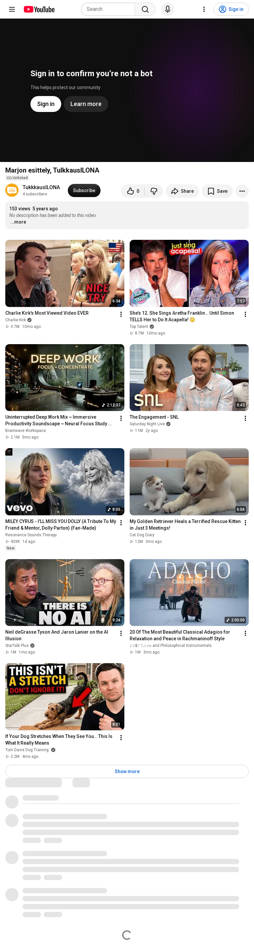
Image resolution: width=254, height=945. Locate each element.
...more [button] (18, 222)
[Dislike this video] (154, 191)
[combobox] (110, 9)
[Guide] (12, 9)
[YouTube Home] (39, 9)
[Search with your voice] (167, 9)
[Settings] (204, 9)
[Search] (145, 9)
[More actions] (242, 191)
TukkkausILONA (41, 187)
